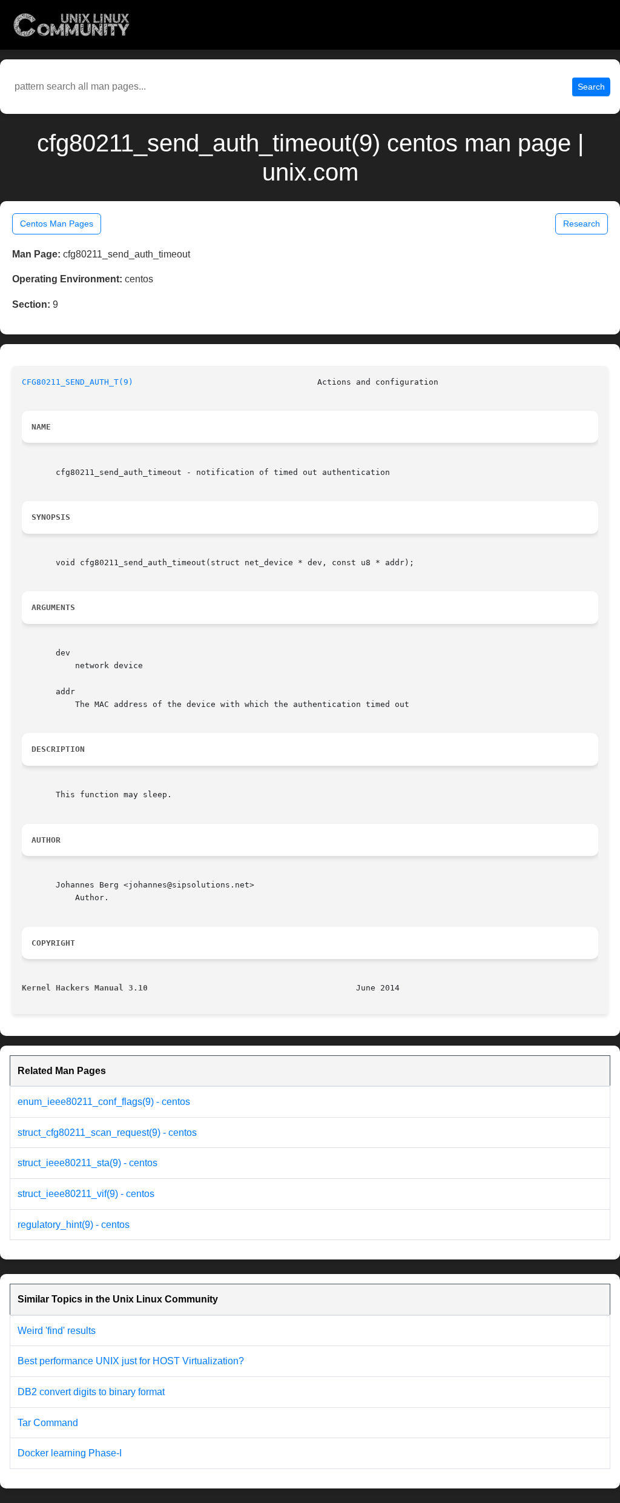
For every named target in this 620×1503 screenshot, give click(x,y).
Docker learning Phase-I (70, 1453)
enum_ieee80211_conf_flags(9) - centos (104, 1102)
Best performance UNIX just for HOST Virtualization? (131, 1361)
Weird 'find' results (57, 1330)
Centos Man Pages (56, 223)
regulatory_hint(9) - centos (74, 1224)
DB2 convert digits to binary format (91, 1392)
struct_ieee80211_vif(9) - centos (86, 1194)
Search (591, 86)
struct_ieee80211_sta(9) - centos (87, 1163)
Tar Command (48, 1423)
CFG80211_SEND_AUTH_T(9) (77, 382)
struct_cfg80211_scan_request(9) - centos (107, 1132)
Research (581, 223)
